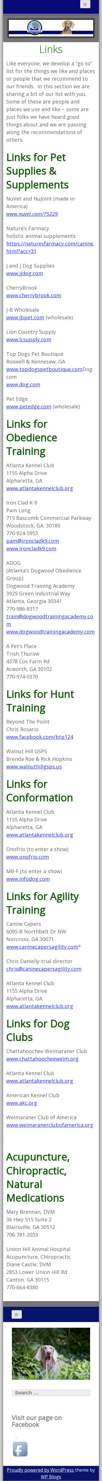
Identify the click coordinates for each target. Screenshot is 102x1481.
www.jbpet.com (25, 317)
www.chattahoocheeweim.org (42, 1058)
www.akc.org (21, 1102)
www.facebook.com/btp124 (39, 736)
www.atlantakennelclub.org (39, 488)
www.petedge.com (28, 406)
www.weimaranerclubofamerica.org (49, 1124)
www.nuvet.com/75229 (32, 213)
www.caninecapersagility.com (42, 946)
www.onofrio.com (27, 856)
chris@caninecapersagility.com (44, 968)
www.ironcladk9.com (31, 548)
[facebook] (21, 1450)
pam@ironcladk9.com (32, 540)
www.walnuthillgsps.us (34, 766)
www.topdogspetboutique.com (44, 369)
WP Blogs (51, 1477)
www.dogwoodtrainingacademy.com (50, 631)
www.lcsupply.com (28, 339)
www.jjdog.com (24, 273)
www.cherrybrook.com (33, 295)
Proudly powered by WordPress (40, 1470)
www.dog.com (23, 384)
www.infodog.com (28, 878)
